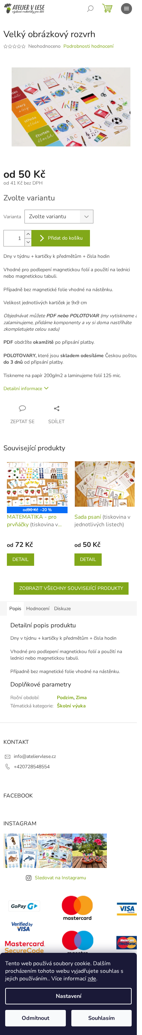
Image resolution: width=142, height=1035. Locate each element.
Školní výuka (71, 706)
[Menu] (126, 8)
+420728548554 (32, 766)
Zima (81, 697)
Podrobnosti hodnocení (88, 46)
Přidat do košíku (65, 238)
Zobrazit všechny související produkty (71, 588)
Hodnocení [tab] (37, 608)
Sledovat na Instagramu (60, 877)
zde (92, 978)
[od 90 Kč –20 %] (37, 484)
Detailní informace (22, 388)
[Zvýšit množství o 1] (27, 234)
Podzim (65, 697)
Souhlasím (101, 1018)
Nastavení (68, 996)
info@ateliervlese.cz (35, 756)
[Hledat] (90, 8)
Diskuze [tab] (62, 608)
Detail (20, 559)
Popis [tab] (15, 608)
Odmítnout (35, 1018)
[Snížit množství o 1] (27, 242)
